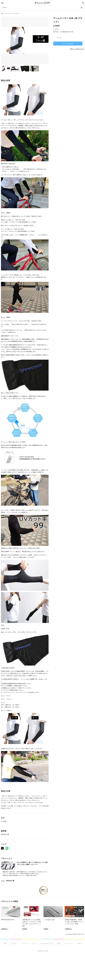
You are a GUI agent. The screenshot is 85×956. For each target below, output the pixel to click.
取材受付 (59, 943)
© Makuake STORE (42, 950)
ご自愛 (4, 821)
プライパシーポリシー (69, 943)
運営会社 (5, 943)
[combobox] (41, 7)
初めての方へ (14, 943)
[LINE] (7, 848)
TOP (2, 13)
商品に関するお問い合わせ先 (47, 943)
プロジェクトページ (9, 13)
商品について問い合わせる (77, 49)
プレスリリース (24, 943)
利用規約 (79, 943)
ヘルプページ (34, 943)
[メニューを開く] (2, 3)
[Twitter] (2, 848)
